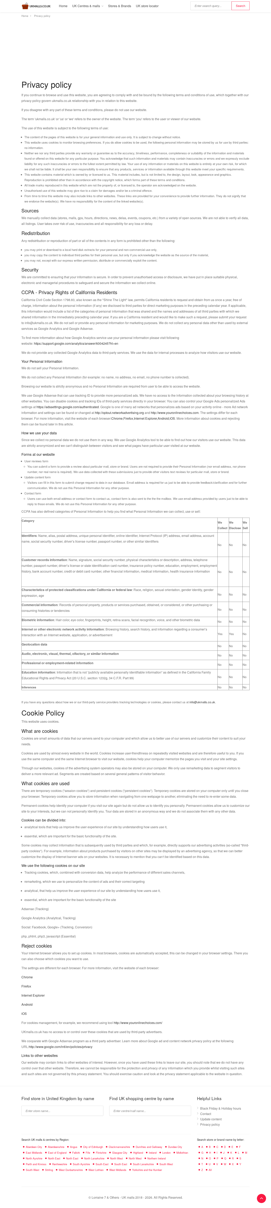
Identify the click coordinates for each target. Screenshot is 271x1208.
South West (166, 1164)
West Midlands (117, 1170)
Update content (211, 1119)
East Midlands (34, 1152)
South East (102, 1164)
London (166, 1152)
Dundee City (175, 1147)
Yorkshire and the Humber (147, 1170)
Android (163, 418)
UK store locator (147, 6)
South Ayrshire (81, 1164)
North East (54, 1158)
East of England (57, 1152)
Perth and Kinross (36, 1164)
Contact (205, 1114)
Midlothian (182, 1152)
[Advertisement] (135, 48)
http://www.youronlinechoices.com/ (138, 1022)
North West (116, 1158)
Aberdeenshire (56, 1147)
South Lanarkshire (143, 1164)
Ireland (153, 1152)
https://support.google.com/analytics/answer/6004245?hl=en (76, 343)
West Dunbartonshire (71, 1170)
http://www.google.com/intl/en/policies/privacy (60, 1046)
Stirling (49, 1170)
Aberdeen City (34, 1147)
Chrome (117, 418)
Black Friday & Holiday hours (220, 1108)
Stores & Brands (119, 6)
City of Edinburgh (93, 1147)
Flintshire (101, 1152)
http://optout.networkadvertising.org (119, 412)
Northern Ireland (156, 1158)
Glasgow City (119, 1152)
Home (63, 6)
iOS (172, 418)
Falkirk (76, 1152)
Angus (73, 1147)
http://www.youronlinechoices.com (175, 412)
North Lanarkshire (94, 1158)
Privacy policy (210, 1124)
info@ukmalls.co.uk (202, 702)
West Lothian (96, 1170)
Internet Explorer (145, 418)
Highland (138, 1152)
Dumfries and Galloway (149, 1147)
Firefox (128, 418)
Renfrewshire (59, 1164)
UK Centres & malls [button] (86, 6)
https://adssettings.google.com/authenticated (68, 407)
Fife (88, 1152)
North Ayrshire (34, 1158)
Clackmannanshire (119, 1147)
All (210, 1170)
